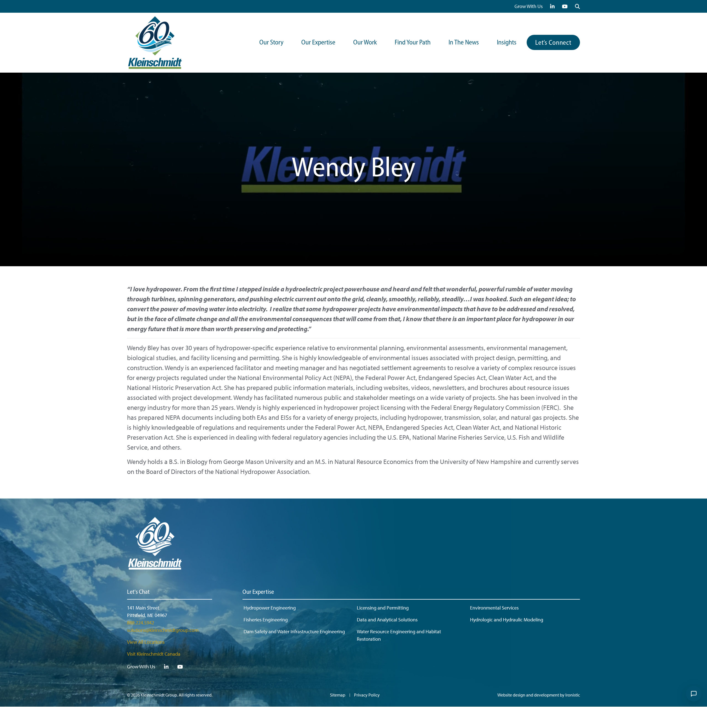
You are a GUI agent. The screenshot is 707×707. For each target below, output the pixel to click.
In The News (464, 42)
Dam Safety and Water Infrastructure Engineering (294, 631)
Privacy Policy (367, 695)
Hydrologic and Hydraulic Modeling (506, 619)
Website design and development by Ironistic (538, 695)
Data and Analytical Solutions (387, 619)
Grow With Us (529, 6)
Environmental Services (494, 608)
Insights (506, 42)
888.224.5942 (140, 622)
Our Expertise (318, 42)
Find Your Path (413, 42)
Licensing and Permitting (383, 608)
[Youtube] (564, 6)
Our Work (365, 42)
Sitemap (337, 695)
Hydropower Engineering (270, 608)
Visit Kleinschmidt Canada (153, 654)
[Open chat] (693, 693)
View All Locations (146, 642)
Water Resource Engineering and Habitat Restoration (399, 635)
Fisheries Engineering (266, 619)
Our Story (271, 42)
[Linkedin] (552, 6)
